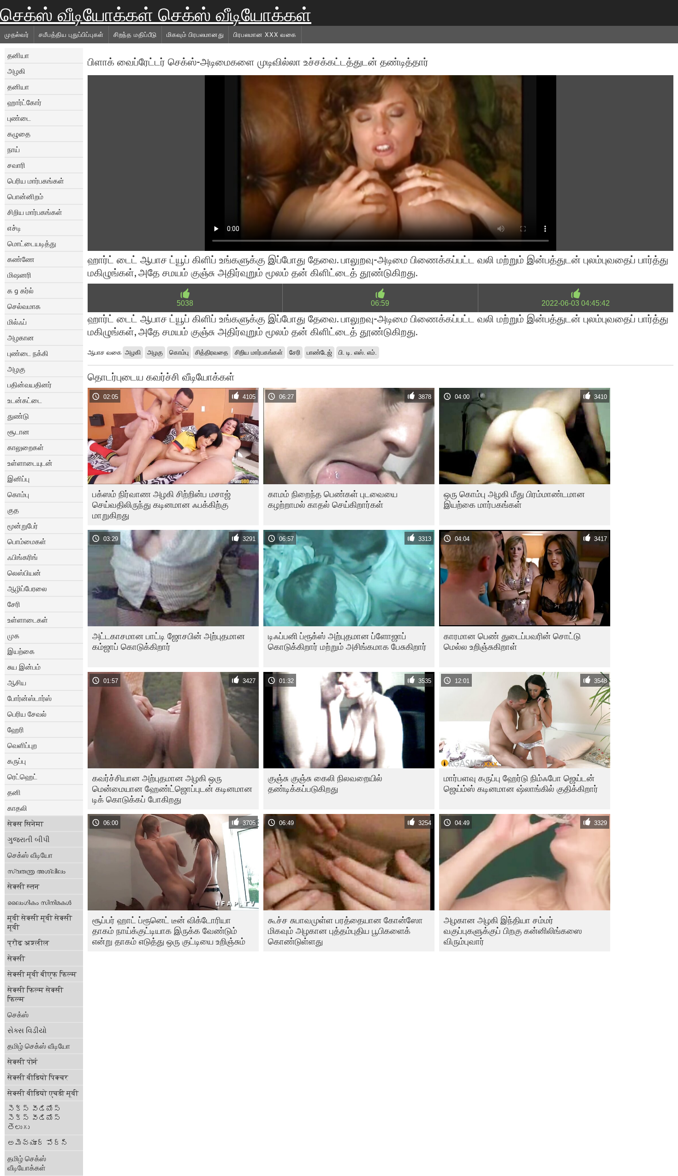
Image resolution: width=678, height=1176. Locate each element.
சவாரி (16, 165)
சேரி (13, 604)
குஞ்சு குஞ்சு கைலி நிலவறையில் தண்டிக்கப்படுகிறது (325, 783)
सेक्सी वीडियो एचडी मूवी (42, 1093)
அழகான (20, 337)
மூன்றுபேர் (22, 525)
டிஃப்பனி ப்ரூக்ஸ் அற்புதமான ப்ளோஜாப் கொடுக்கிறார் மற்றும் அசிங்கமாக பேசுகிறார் (347, 641)
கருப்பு (16, 761)
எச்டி (14, 227)
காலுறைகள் (25, 447)
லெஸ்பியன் (24, 572)
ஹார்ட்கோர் (24, 102)
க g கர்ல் (20, 290)
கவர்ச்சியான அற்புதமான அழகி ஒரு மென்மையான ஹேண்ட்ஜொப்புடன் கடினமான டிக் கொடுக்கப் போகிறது (172, 788)
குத (13, 510)
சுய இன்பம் (24, 666)
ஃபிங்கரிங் (22, 557)
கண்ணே (21, 259)
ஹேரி (15, 729)
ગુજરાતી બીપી (28, 839)
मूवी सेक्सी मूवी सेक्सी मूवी (39, 922)
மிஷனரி (19, 274)
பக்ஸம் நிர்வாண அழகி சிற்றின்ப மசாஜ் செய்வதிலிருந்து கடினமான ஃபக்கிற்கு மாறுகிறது (161, 504)
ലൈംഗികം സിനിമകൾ (39, 902)
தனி (14, 792)
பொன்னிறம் (25, 196)
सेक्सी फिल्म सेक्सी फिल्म (35, 994)
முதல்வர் (17, 34)
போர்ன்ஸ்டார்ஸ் (29, 698)
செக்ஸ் (18, 1014)
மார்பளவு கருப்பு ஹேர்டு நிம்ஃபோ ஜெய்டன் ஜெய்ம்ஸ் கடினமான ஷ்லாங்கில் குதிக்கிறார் (521, 783)
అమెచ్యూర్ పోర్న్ (37, 1142)
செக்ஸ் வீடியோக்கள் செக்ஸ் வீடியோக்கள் (155, 15)
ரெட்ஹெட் (22, 776)
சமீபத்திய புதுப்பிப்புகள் (71, 34)
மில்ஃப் (17, 322)
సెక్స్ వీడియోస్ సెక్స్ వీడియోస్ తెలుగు (34, 1118)
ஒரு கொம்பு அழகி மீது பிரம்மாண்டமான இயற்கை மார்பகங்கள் (514, 499)
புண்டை (19, 118)
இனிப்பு (18, 478)
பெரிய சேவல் (27, 714)
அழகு (16, 369)
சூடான (18, 431)
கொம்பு (18, 494)
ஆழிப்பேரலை (27, 588)
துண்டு (18, 416)
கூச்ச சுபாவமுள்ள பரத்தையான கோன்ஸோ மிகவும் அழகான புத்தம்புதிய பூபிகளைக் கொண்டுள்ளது (345, 931)
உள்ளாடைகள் (27, 619)
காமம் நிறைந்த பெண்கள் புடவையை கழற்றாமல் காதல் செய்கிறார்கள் (333, 499)
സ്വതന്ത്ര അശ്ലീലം (36, 870)
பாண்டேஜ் (319, 352)
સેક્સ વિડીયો (27, 1030)
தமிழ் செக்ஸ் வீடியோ (38, 1046)
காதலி (17, 808)
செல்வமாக (24, 306)
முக (13, 635)
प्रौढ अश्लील (28, 942)
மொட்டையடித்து (31, 243)
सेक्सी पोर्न (22, 1061)
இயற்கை (21, 651)
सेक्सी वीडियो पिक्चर (37, 1077)
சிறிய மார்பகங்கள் (34, 212)
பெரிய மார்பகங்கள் (35, 180)
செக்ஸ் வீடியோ (30, 855)
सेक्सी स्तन (23, 886)
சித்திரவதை (211, 352)
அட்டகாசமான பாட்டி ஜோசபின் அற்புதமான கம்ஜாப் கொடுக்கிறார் (168, 641)
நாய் (13, 149)
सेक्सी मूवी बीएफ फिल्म (42, 974)
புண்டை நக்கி (27, 353)
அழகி (16, 71)
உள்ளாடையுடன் (30, 463)
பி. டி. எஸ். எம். (358, 352)
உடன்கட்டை (24, 400)
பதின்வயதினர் (29, 384)
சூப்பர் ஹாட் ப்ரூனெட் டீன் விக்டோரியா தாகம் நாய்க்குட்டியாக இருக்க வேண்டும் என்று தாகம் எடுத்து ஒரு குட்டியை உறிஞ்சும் (168, 931)
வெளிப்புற (22, 745)
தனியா (18, 55)
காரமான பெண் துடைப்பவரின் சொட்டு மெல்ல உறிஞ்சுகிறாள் (512, 641)
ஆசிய (16, 682)
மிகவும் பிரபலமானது (195, 34)
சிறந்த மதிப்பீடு (135, 34)
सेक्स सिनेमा (25, 823)
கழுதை (18, 133)
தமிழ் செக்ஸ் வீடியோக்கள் (26, 1163)
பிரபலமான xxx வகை (264, 34)
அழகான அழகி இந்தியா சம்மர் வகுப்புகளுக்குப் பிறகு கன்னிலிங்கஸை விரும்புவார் (513, 931)
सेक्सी (16, 958)
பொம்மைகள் (26, 541)
